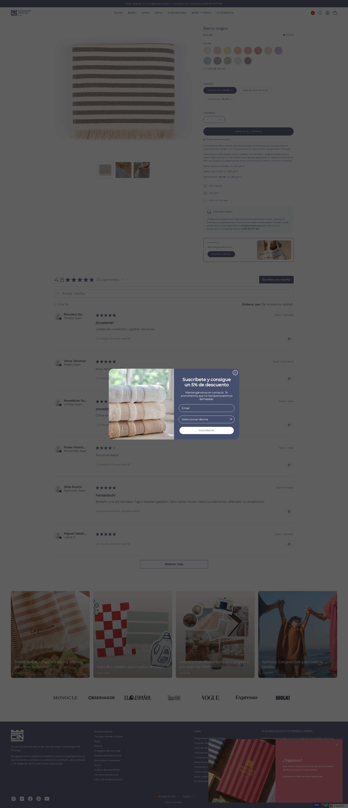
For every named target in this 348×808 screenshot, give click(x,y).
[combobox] (205, 419)
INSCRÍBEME (206, 430)
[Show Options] (231, 419)
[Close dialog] (235, 372)
